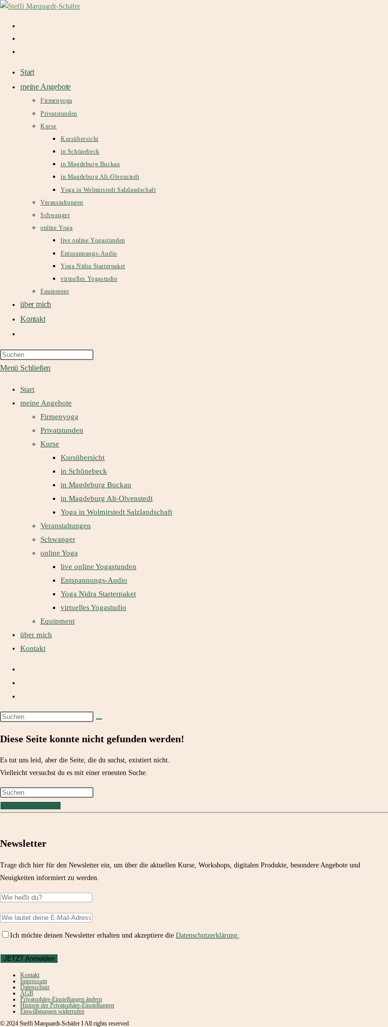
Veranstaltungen (65, 526)
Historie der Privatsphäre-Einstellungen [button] (67, 1005)
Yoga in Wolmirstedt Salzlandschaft (116, 512)
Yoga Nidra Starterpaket (98, 594)
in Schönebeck (84, 471)
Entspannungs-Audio (94, 580)
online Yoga (59, 553)
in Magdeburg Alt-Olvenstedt (107, 498)
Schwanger (57, 539)
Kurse (49, 444)
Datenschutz (35, 987)
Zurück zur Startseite (31, 805)
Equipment (57, 621)
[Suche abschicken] (99, 719)
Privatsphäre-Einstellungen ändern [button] (61, 999)
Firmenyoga (59, 417)
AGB (26, 993)
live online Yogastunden (98, 566)
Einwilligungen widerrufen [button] (52, 1011)
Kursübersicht (83, 457)
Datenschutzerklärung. (207, 935)
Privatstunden (61, 430)
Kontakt (32, 648)
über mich (36, 635)
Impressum (33, 981)
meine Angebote (46, 403)
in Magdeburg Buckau (96, 485)
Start (27, 389)
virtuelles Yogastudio (93, 607)
